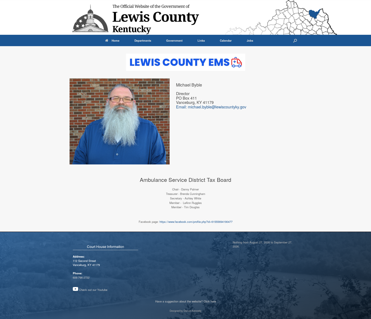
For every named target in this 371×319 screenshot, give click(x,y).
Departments (142, 40)
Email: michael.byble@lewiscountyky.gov (211, 106)
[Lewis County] (136, 17)
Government (174, 40)
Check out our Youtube (92, 290)
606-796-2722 (81, 277)
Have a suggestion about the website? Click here (185, 301)
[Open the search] (295, 40)
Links (201, 40)
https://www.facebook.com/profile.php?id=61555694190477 (196, 222)
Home (115, 40)
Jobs (250, 40)
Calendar (226, 40)
